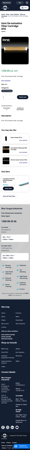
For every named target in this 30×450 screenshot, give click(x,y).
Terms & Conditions (7, 445)
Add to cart (22, 97)
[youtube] (17, 427)
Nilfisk (18, 361)
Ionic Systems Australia (8, 334)
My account (5, 324)
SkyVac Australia (6, 336)
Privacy (8, 442)
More (20, 2)
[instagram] (7, 427)
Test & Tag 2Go (20, 324)
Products (18, 313)
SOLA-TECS (4, 352)
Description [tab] (6, 108)
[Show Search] (27, 2)
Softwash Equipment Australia (7, 357)
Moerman (19, 356)
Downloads (19, 320)
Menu (23, 7)
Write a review (9, 448)
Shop (7, 14)
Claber (3, 366)
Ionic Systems (14, 14)
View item (8, 188)
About (3, 316)
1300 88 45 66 (5, 3)
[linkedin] (12, 427)
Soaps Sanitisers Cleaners (6, 362)
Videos (3, 320)
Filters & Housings (7, 91)
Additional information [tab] (20, 108)
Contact (3, 327)
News (17, 316)
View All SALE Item (9, 196)
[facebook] (3, 427)
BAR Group (4, 349)
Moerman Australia (6, 338)
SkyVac (18, 349)
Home (3, 14)
